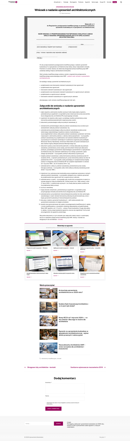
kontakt (60, 219)
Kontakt (109, 2)
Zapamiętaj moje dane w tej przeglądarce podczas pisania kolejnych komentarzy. (63, 403)
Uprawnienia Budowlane (36, 437)
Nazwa (47, 396)
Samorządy (95, 2)
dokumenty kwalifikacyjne (49, 358)
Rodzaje (66, 2)
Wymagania (73, 2)
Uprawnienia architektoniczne (65, 6)
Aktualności (57, 2)
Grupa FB (102, 2)
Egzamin (87, 2)
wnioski (59, 358)
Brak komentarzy (66, 13)
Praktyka (80, 2)
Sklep (114, 2)
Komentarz (48, 382)
